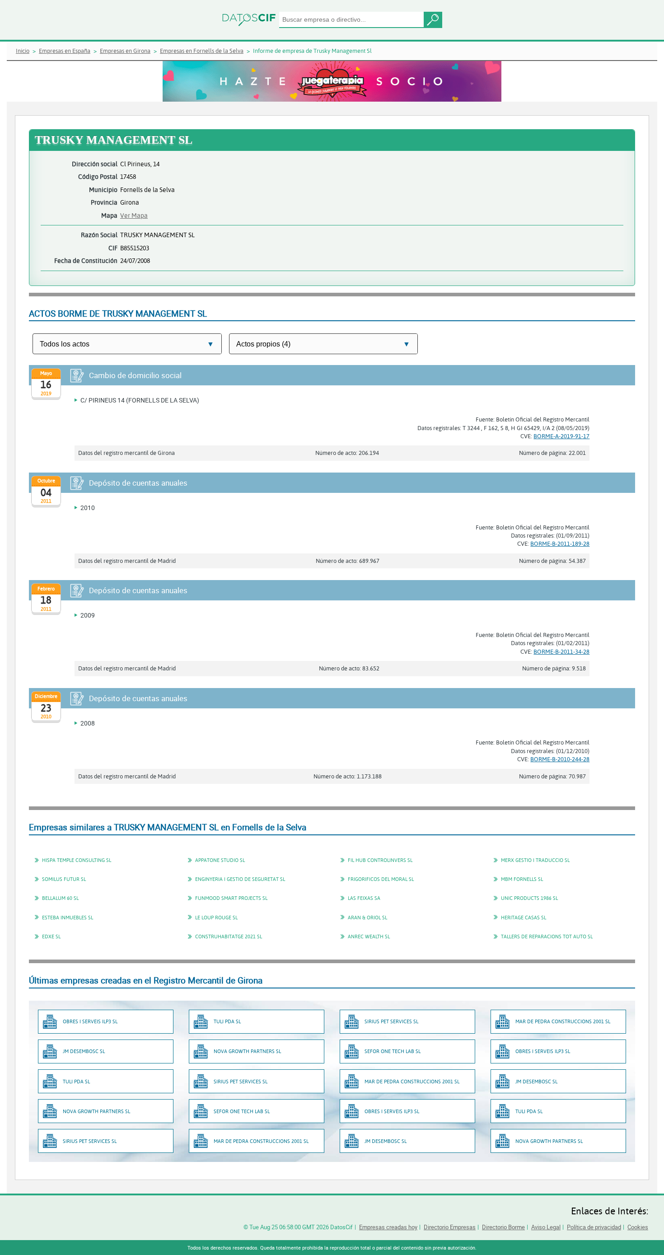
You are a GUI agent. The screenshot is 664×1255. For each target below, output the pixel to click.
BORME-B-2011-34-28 (561, 651)
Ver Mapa (134, 215)
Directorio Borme (503, 1227)
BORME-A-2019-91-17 (561, 436)
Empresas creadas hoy (388, 1227)
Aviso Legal (546, 1227)
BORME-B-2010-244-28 (559, 759)
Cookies (637, 1227)
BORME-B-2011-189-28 (559, 543)
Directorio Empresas (450, 1227)
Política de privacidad (594, 1227)
